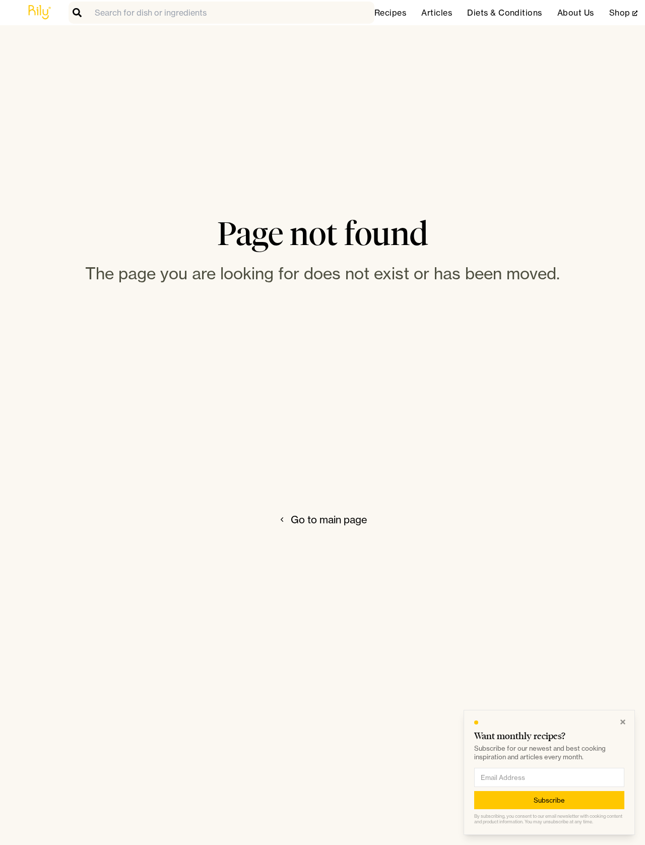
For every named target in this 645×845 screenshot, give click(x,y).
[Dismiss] (622, 722)
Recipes (390, 12)
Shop (623, 12)
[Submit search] (80, 13)
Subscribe (549, 800)
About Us (575, 12)
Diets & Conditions (504, 12)
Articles (436, 12)
